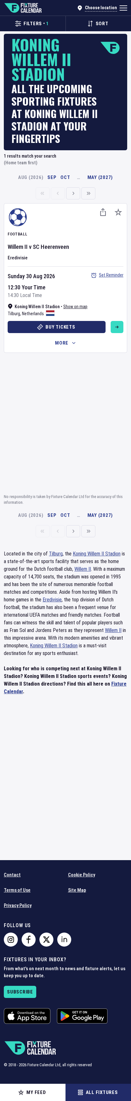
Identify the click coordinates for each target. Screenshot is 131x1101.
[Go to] (117, 327)
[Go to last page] (88, 193)
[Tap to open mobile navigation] (123, 8)
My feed (36, 1092)
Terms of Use (17, 890)
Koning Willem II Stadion (97, 554)
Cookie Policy (81, 875)
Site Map (77, 890)
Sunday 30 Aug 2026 (31, 276)
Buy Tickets (60, 327)
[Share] (103, 212)
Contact (12, 875)
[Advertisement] (65, 422)
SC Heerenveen (51, 246)
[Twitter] (46, 940)
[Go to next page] (73, 193)
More (61, 343)
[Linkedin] (64, 940)
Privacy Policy (17, 905)
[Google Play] (82, 1016)
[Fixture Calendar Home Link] (23, 8)
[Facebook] (29, 940)
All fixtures (102, 1092)
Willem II (18, 246)
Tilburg (14, 313)
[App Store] (27, 1016)
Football (17, 234)
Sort (102, 23)
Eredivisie (18, 258)
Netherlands (33, 313)
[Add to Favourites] (118, 212)
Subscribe (20, 992)
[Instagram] (11, 940)
